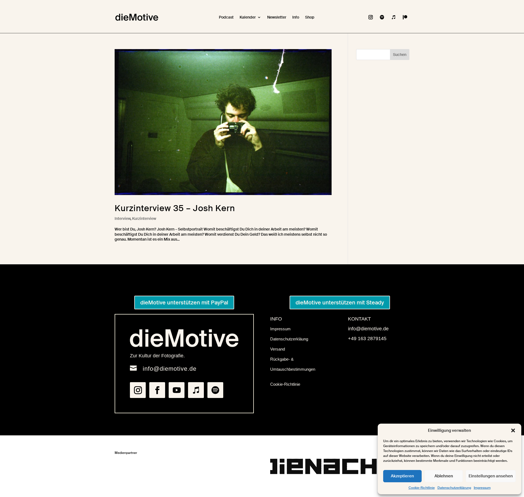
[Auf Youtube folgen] (176, 390)
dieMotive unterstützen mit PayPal (184, 302)
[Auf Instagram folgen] (370, 17)
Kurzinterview (144, 218)
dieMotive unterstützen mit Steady (340, 302)
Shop (309, 17)
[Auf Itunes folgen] (393, 17)
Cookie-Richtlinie (422, 488)
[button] (513, 430)
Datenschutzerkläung (289, 339)
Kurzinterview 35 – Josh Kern (175, 208)
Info (295, 17)
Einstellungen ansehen (491, 476)
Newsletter (276, 17)
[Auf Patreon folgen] (405, 17)
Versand (277, 349)
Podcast (226, 17)
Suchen (399, 54)
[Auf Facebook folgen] (157, 390)
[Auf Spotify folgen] (382, 17)
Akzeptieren (402, 476)
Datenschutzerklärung (454, 488)
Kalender (248, 17)
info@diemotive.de (169, 368)
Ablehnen (443, 476)
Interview (122, 218)
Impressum (482, 488)
